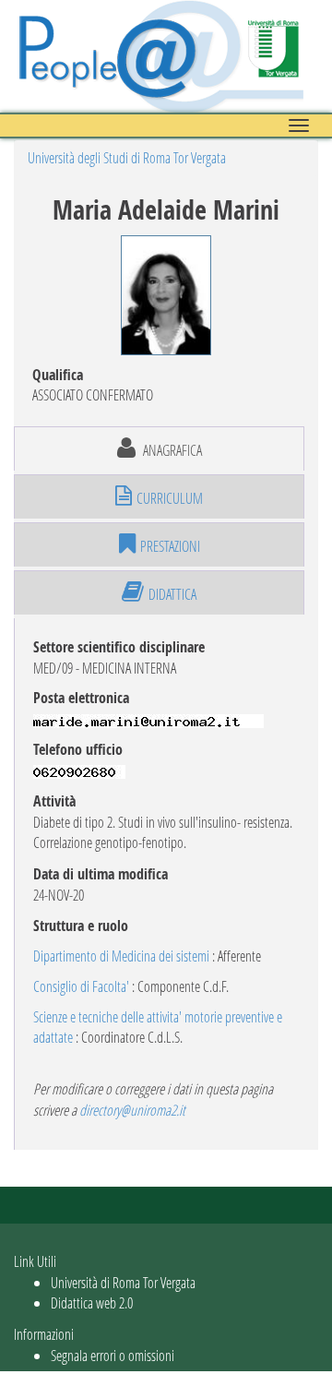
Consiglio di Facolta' (81, 986)
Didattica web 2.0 (92, 1302)
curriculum (169, 498)
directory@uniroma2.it (132, 1109)
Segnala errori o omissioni (112, 1355)
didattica (172, 593)
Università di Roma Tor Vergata (123, 1282)
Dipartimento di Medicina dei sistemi (121, 955)
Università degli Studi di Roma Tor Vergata (127, 157)
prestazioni (170, 546)
